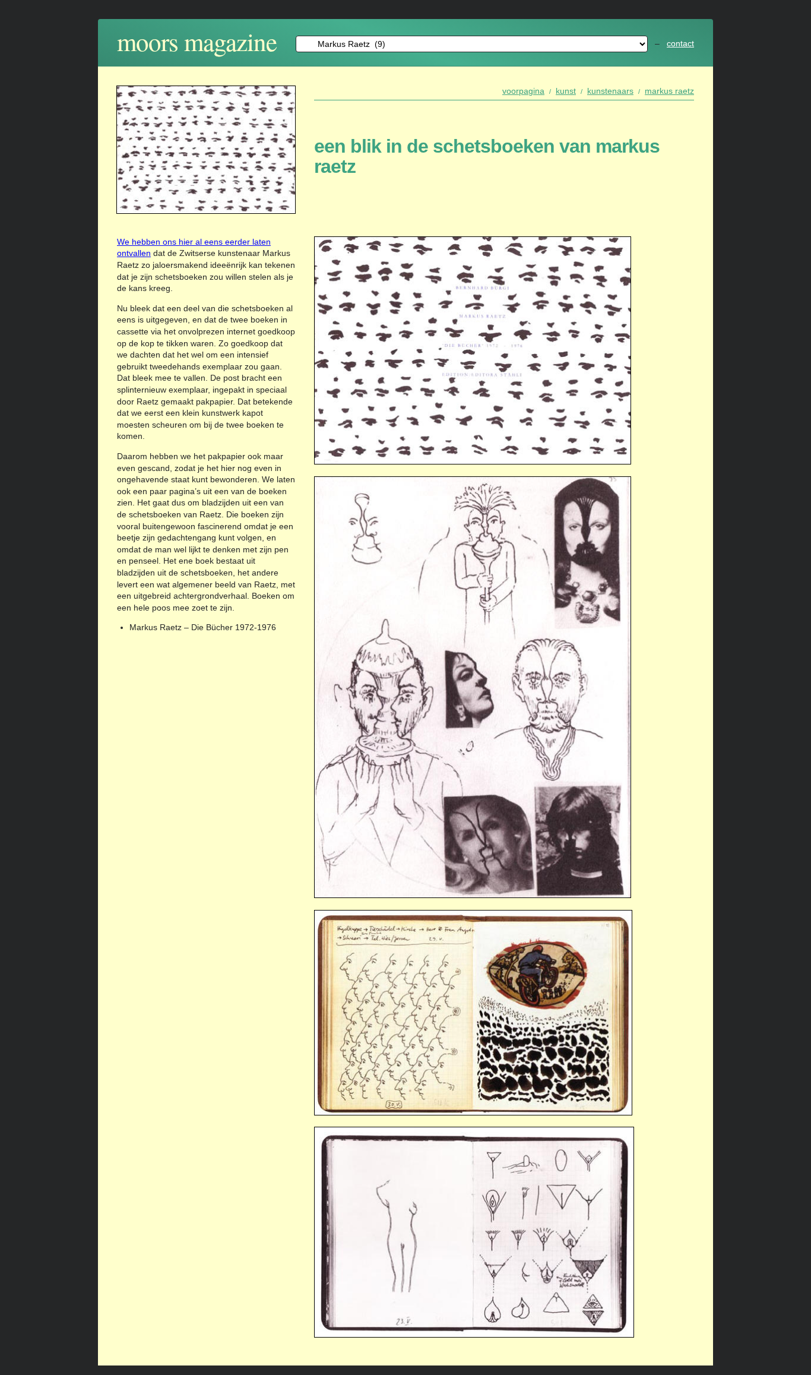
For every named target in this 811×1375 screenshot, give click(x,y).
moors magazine (197, 41)
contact (680, 43)
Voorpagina (523, 91)
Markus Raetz (669, 91)
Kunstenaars (610, 91)
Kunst (566, 91)
